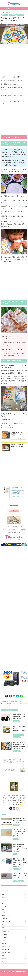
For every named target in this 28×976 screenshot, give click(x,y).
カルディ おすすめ (7, 703)
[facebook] (10, 696)
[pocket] (14, 696)
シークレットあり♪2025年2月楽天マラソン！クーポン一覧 (20, 875)
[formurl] (17, 808)
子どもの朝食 (11, 701)
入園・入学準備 (21, 8)
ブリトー (10, 705)
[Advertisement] (14, 60)
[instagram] (14, 808)
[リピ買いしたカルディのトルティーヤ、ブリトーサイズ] (17, 696)
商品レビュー (5, 701)
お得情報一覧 (7, 8)
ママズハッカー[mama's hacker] (14, 971)
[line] (21, 696)
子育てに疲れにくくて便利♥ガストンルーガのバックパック (19, 716)
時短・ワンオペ (18, 701)
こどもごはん (19, 703)
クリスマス (14, 703)
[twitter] (6, 696)
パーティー (6, 705)
